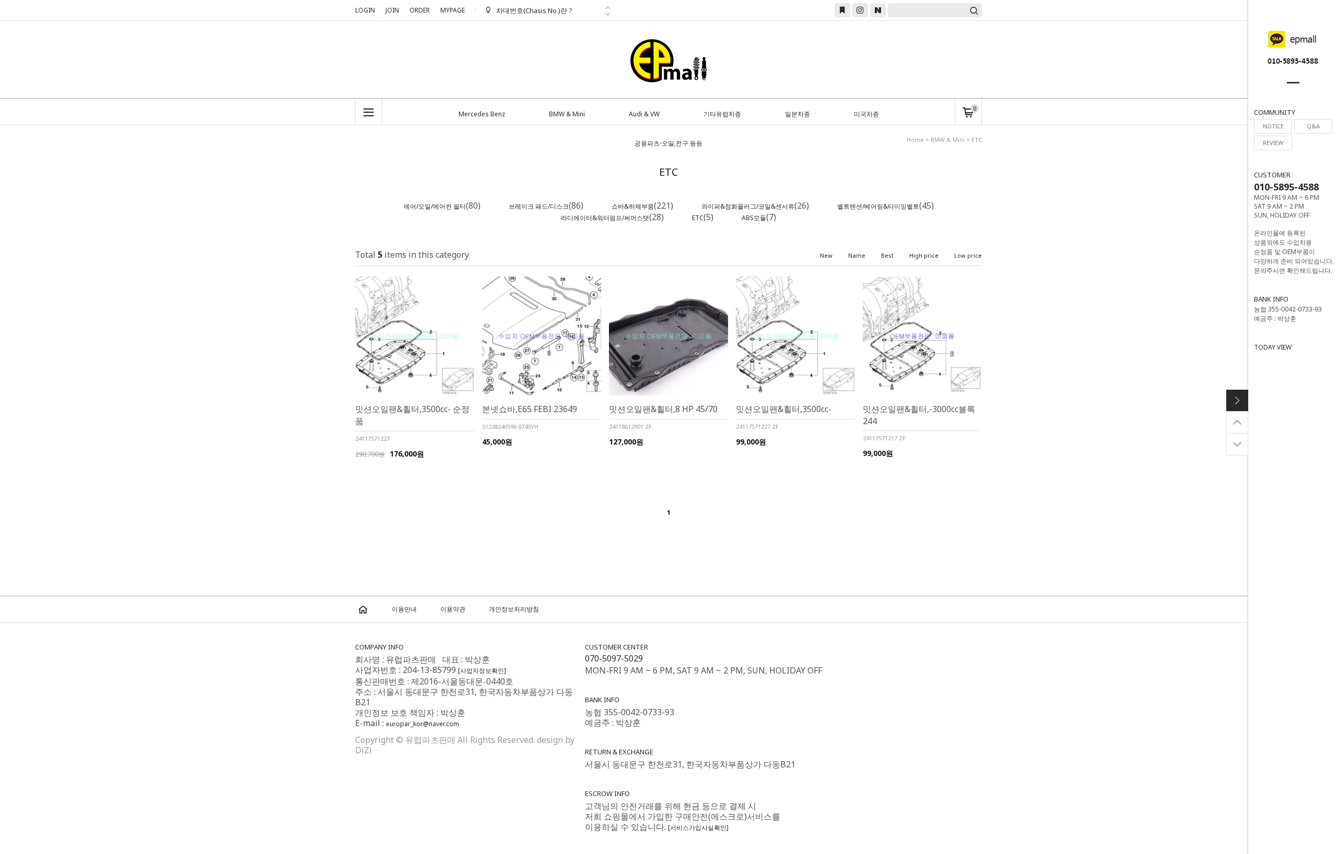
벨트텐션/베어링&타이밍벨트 (878, 206)
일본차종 (797, 114)
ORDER (419, 10)
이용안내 (404, 609)
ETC (697, 217)
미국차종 (866, 114)
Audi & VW (644, 114)
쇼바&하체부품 (633, 206)
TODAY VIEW (1273, 347)
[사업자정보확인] (482, 670)
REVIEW (1273, 143)
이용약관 (452, 609)
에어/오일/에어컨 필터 (435, 206)
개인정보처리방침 (514, 609)
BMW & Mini (567, 114)
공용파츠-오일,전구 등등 (668, 143)
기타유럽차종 (722, 114)
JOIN (392, 11)
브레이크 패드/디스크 (539, 206)
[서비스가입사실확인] (698, 827)
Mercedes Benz (482, 114)
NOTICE (1273, 126)
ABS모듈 (754, 217)
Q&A (1313, 126)
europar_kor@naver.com (422, 723)
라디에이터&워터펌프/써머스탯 (605, 217)
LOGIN (365, 10)
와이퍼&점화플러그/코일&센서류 (747, 206)
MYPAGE (452, 10)
